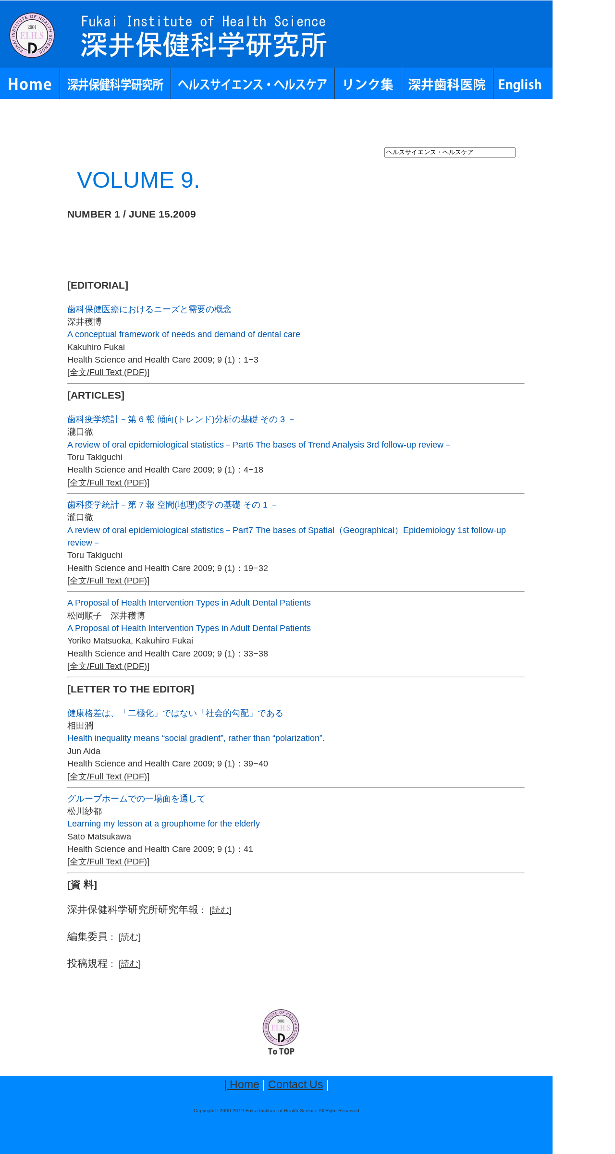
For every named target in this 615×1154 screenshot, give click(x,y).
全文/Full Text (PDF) (108, 372)
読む (220, 910)
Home (244, 1084)
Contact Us (295, 1084)
